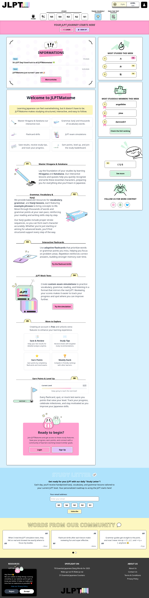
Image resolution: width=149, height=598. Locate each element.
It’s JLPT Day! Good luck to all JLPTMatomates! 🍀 (34, 62)
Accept (27, 591)
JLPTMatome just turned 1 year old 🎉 (29, 72)
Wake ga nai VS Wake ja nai (72, 572)
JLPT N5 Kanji (14, 568)
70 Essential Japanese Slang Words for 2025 (72, 568)
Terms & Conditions (133, 575)
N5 (59, 505)
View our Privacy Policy (19, 586)
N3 (74, 505)
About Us (133, 568)
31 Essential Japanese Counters (72, 575)
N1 (90, 505)
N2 (82, 505)
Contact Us (132, 572)
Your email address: (58, 494)
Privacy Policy (132, 579)
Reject (11, 591)
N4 (66, 505)
